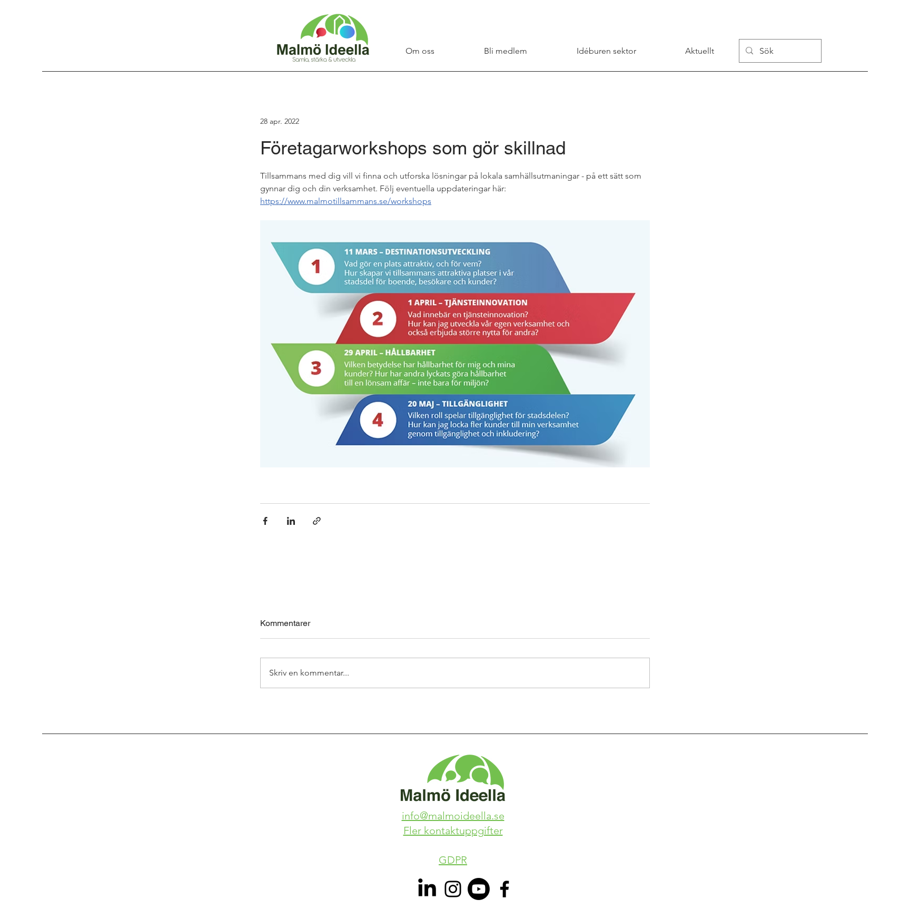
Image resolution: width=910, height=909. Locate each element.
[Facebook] (504, 889)
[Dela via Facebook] (265, 521)
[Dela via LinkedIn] (291, 521)
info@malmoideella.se (453, 815)
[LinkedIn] (427, 889)
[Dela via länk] (317, 521)
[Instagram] (453, 889)
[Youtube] (479, 889)
